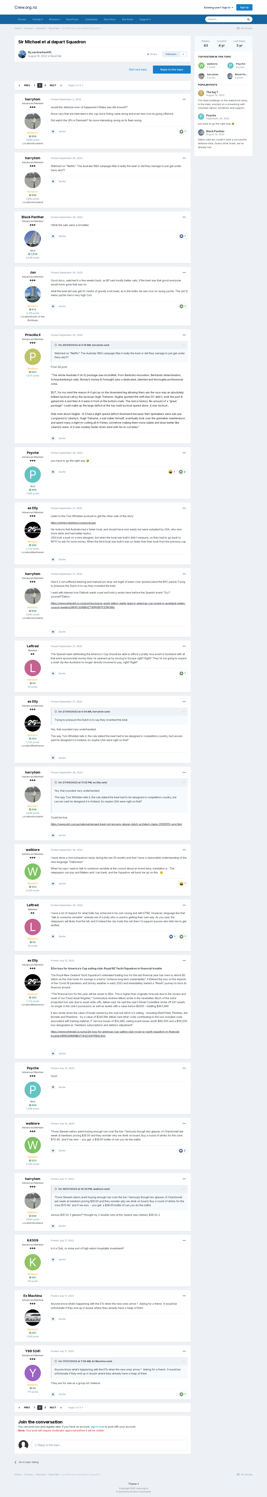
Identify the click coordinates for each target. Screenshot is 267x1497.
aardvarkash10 (41, 52)
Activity (37, 19)
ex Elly (33, 508)
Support (144, 19)
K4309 (32, 1240)
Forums (22, 19)
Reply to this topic (171, 69)
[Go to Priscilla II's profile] (33, 357)
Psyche (33, 453)
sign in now (97, 1426)
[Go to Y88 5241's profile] (33, 1373)
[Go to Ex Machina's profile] (33, 1317)
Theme (132, 1483)
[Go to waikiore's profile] (33, 871)
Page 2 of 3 (75, 85)
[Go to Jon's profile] (33, 294)
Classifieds (91, 19)
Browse (53, 19)
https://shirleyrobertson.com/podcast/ (73, 522)
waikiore (33, 850)
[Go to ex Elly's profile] (33, 530)
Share (153, 54)
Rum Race (110, 19)
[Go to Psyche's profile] (33, 474)
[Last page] (61, 85)
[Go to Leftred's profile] (33, 668)
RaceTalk (56, 56)
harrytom (32, 99)
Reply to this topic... (49, 1445)
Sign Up (244, 7)
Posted (66, 99)
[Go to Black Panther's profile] (33, 239)
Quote (62, 131)
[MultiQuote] (53, 131)
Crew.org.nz (26, 7)
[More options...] (184, 99)
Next (53, 85)
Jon (33, 272)
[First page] (19, 85)
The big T (212, 92)
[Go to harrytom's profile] (33, 121)
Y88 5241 (32, 1351)
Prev (27, 85)
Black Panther (33, 217)
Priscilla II (33, 335)
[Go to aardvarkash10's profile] (22, 54)
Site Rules (127, 19)
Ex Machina (32, 1296)
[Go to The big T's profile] (201, 93)
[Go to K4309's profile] (33, 1262)
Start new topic (138, 69)
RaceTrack (72, 19)
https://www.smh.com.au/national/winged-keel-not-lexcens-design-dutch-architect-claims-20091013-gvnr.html (116, 824)
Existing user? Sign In (218, 7)
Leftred (33, 646)
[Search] (248, 19)
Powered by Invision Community (133, 1491)
